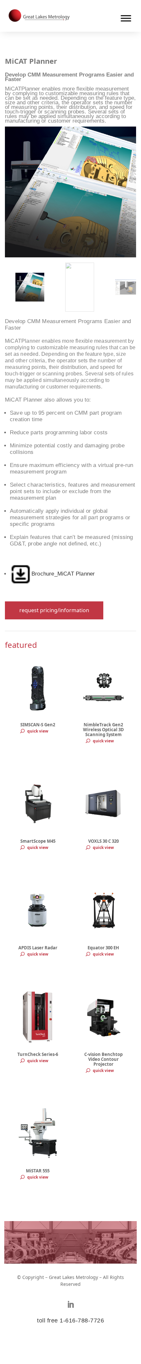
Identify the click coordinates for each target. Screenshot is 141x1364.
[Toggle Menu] (126, 18)
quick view (37, 731)
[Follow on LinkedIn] (70, 1304)
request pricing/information (54, 610)
